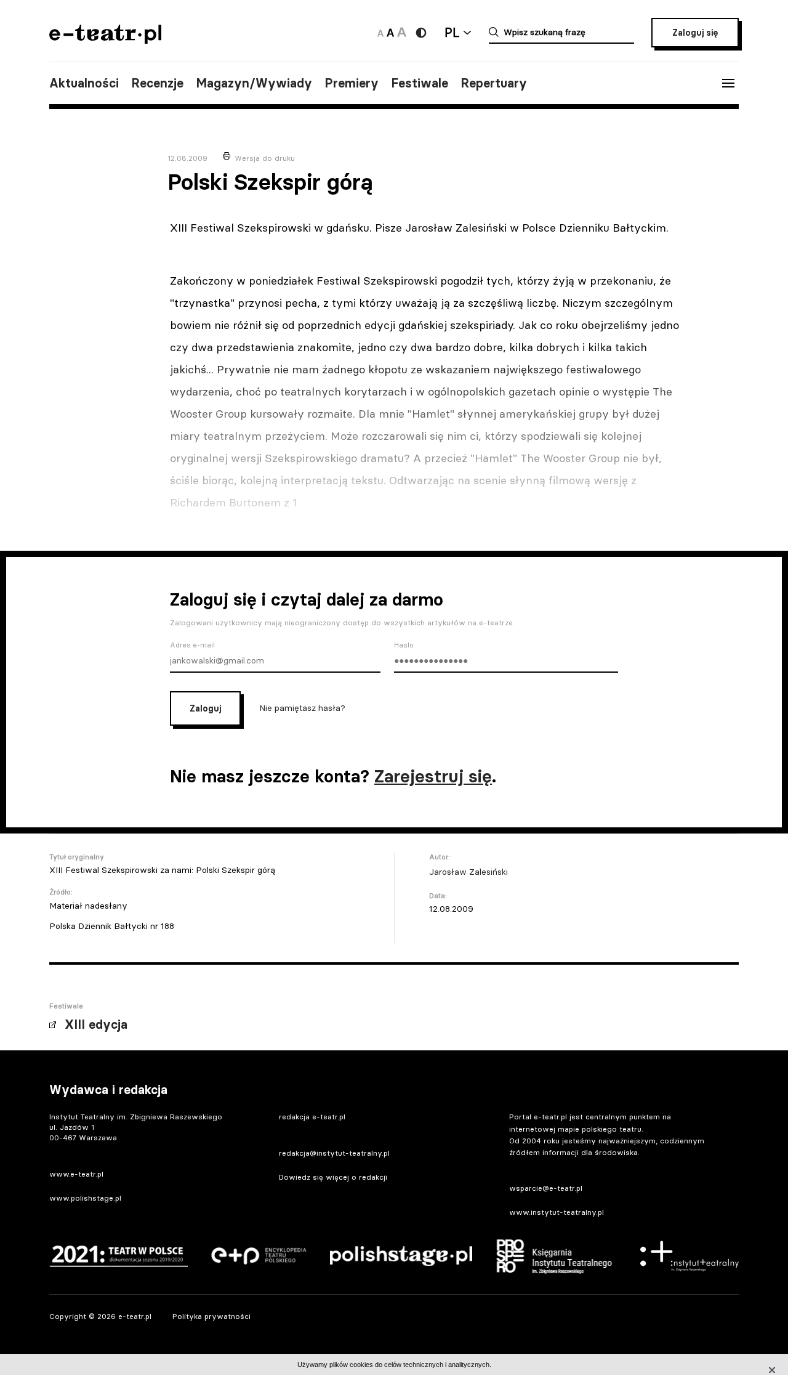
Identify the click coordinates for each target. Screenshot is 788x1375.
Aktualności (84, 83)
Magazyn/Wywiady (254, 83)
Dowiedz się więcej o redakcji (333, 1177)
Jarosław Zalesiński (468, 871)
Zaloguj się (695, 32)
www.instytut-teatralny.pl (556, 1212)
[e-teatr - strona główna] (105, 40)
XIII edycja (96, 1024)
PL (451, 32)
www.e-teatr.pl (76, 1173)
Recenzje (157, 83)
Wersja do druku (265, 158)
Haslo (404, 645)
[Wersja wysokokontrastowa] (421, 32)
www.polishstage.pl (85, 1198)
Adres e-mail (192, 645)
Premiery (351, 83)
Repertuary (493, 83)
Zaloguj (205, 708)
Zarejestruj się (433, 776)
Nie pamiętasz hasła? (302, 707)
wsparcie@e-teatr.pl (545, 1188)
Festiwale (419, 83)
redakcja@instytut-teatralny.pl (334, 1153)
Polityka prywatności (211, 1316)
